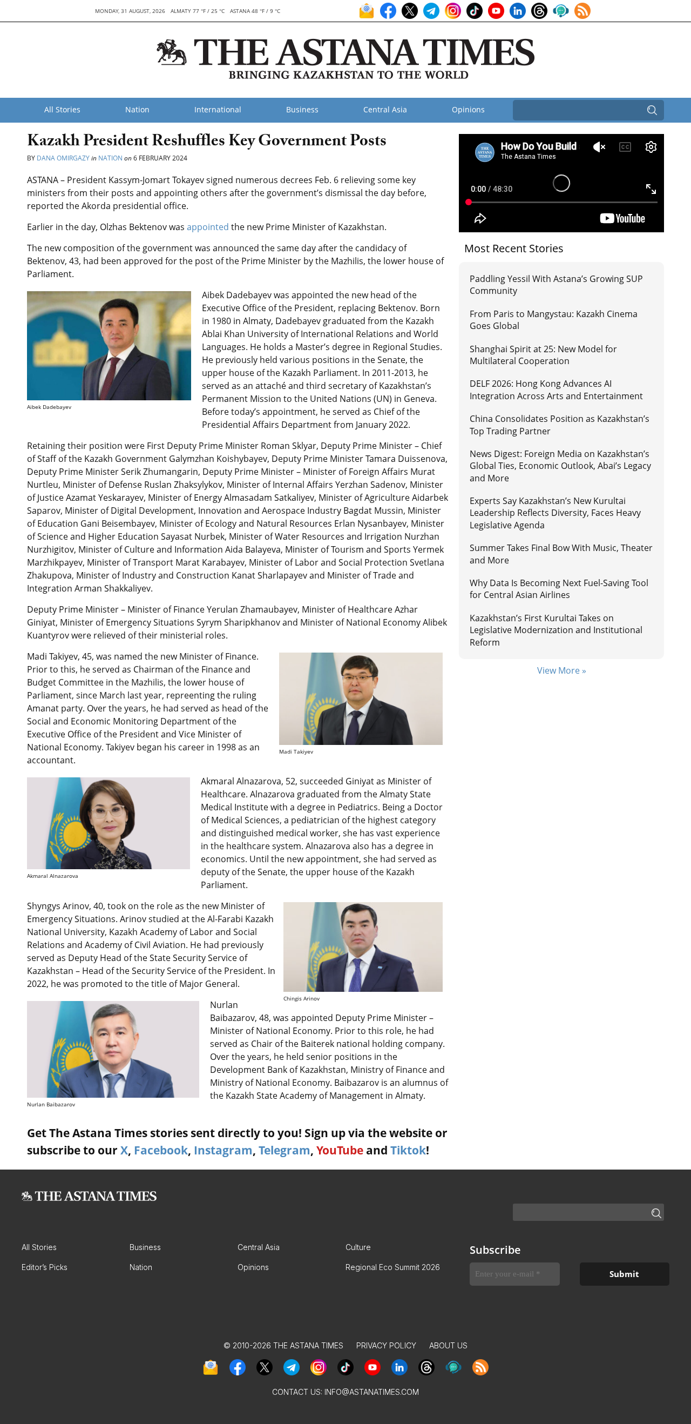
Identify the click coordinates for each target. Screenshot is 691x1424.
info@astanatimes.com (371, 1391)
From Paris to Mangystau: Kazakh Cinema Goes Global (554, 320)
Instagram (223, 1150)
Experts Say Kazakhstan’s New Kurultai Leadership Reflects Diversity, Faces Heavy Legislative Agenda (555, 513)
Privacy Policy (386, 1345)
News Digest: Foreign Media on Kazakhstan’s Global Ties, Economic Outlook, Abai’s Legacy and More (560, 466)
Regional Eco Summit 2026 (393, 1267)
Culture (358, 1247)
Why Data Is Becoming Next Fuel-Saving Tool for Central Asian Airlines (559, 589)
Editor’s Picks (44, 1267)
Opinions (468, 109)
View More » (561, 670)
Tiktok (408, 1150)
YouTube (339, 1150)
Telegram (284, 1150)
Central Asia (385, 109)
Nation (137, 109)
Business (302, 109)
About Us (448, 1345)
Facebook (161, 1150)
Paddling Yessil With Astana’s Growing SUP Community (556, 285)
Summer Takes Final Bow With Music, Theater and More (561, 554)
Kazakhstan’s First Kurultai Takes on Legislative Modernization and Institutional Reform (556, 630)
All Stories (62, 109)
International (217, 109)
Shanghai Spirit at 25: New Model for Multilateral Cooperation (543, 355)
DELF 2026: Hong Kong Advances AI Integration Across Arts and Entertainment (556, 389)
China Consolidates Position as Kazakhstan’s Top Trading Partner (559, 424)
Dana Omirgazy (63, 158)
